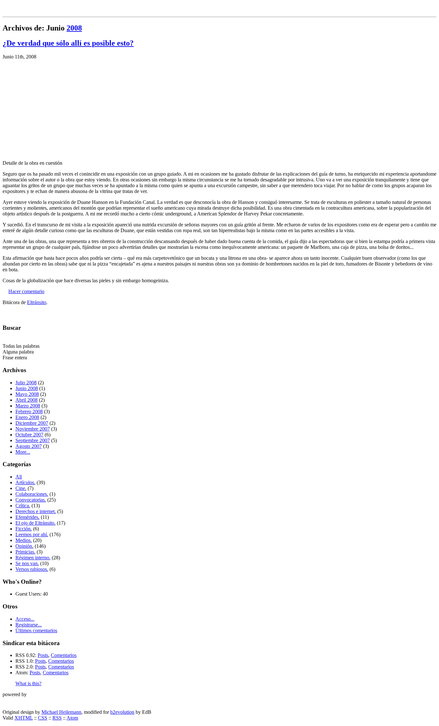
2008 (74, 28)
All (18, 476)
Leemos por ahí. (31, 534)
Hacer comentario (26, 291)
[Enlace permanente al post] (5, 291)
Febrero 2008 (29, 411)
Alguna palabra (18, 351)
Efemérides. (27, 517)
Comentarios (63, 655)
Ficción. (23, 528)
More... (22, 452)
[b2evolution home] (15, 701)
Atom (72, 718)
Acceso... (24, 619)
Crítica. (22, 505)
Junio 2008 (26, 388)
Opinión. (24, 546)
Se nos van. (27, 563)
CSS (42, 718)
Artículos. (25, 482)
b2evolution (122, 712)
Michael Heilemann (61, 712)
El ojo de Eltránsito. (35, 523)
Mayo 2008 (27, 394)
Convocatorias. (30, 500)
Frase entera (15, 357)
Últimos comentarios (36, 630)
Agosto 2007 (28, 446)
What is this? (28, 683)
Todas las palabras (21, 346)
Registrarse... (28, 624)
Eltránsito (36, 302)
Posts (43, 655)
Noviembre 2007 (32, 429)
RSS (57, 718)
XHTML (23, 718)
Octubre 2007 (29, 434)
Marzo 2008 (27, 405)
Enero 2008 (27, 417)
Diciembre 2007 (31, 423)
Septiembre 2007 (32, 440)
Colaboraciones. (31, 494)
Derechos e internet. (35, 511)
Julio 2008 (26, 382)
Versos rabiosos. (31, 569)
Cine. (20, 488)
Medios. (23, 540)
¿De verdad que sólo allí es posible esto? (68, 43)
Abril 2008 (26, 400)
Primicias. (25, 552)
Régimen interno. (32, 557)
